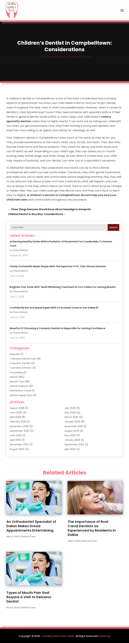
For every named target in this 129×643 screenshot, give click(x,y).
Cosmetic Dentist (20, 363)
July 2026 (69, 408)
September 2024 (74, 444)
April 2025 (15, 440)
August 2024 (17, 449)
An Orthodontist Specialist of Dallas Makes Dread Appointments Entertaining (31, 526)
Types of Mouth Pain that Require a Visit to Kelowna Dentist (28, 597)
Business (15, 354)
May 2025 (70, 435)
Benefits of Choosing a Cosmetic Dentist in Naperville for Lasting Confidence (57, 328)
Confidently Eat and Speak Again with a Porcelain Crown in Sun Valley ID (54, 307)
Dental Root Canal (20, 390)
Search (113, 227)
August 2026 (17, 408)
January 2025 (72, 440)
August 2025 (71, 431)
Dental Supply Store (21, 395)
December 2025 (19, 426)
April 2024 (70, 449)
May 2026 (70, 412)
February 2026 (18, 421)
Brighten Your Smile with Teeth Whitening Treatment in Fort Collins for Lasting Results (63, 287)
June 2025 (16, 435)
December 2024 (19, 444)
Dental (13, 377)
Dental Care (83, 56)
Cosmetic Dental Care (23, 358)
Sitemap (105, 636)
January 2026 (72, 421)
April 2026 (15, 417)
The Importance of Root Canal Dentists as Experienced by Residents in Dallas (92, 528)
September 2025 (19, 431)
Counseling (16, 372)
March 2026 (71, 417)
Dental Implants (19, 386)
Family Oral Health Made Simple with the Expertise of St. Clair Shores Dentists (58, 266)
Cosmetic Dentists (21, 367)
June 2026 (16, 412)
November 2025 (73, 426)
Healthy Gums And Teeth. (59, 636)
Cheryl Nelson (50, 56)
